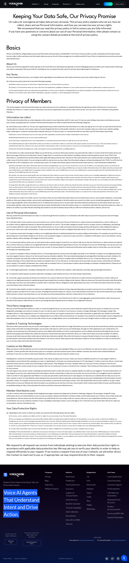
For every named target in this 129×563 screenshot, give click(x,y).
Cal (88, 476)
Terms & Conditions (20, 558)
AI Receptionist (113, 489)
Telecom (69, 524)
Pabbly (89, 505)
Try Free (108, 4)
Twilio (89, 497)
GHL (88, 481)
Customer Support (114, 485)
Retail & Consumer (73, 504)
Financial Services (73, 485)
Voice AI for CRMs (73, 520)
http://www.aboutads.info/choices (35, 385)
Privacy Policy (7, 558)
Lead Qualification (114, 476)
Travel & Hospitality (73, 508)
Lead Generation (114, 481)
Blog (46, 481)
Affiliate (80, 4)
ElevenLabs (91, 485)
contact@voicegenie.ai (118, 540)
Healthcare (70, 481)
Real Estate (70, 476)
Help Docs (49, 485)
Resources (66, 4)
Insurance (70, 489)
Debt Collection (72, 512)
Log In (98, 4)
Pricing (46, 4)
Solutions (35, 4)
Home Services (72, 500)
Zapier (89, 493)
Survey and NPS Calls (115, 513)
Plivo (88, 501)
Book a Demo (120, 4)
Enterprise (55, 4)
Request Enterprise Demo (32, 542)
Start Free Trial (11, 541)
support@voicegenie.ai (87, 540)
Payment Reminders (115, 517)
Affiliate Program (51, 489)
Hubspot (90, 489)
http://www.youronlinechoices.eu (61, 385)
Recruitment (71, 516)
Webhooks (91, 509)
